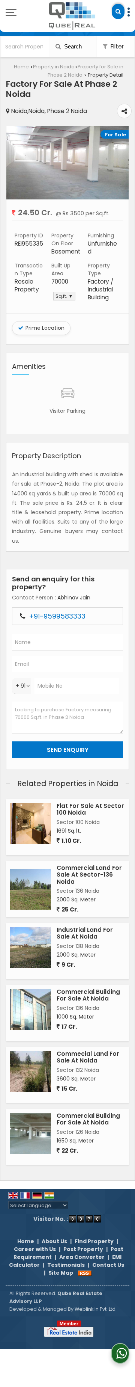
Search (72, 46)
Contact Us (108, 1265)
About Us (54, 1241)
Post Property (83, 1249)
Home (21, 66)
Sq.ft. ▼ (64, 296)
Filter (116, 46)
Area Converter (82, 1257)
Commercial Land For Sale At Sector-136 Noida (89, 875)
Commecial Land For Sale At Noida (88, 1057)
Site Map (60, 1273)
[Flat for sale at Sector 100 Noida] (30, 823)
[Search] (118, 11)
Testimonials (66, 1265)
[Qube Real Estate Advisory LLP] (72, 16)
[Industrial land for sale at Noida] (30, 947)
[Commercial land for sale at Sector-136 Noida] (30, 889)
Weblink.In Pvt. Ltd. (96, 1309)
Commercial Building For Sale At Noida (88, 995)
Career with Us (35, 1249)
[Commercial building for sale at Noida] (30, 1009)
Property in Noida (54, 66)
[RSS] (85, 1273)
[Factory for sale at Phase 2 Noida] (67, 197)
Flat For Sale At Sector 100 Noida (90, 809)
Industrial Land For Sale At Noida (85, 933)
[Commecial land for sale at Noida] (30, 1071)
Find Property (94, 1241)
